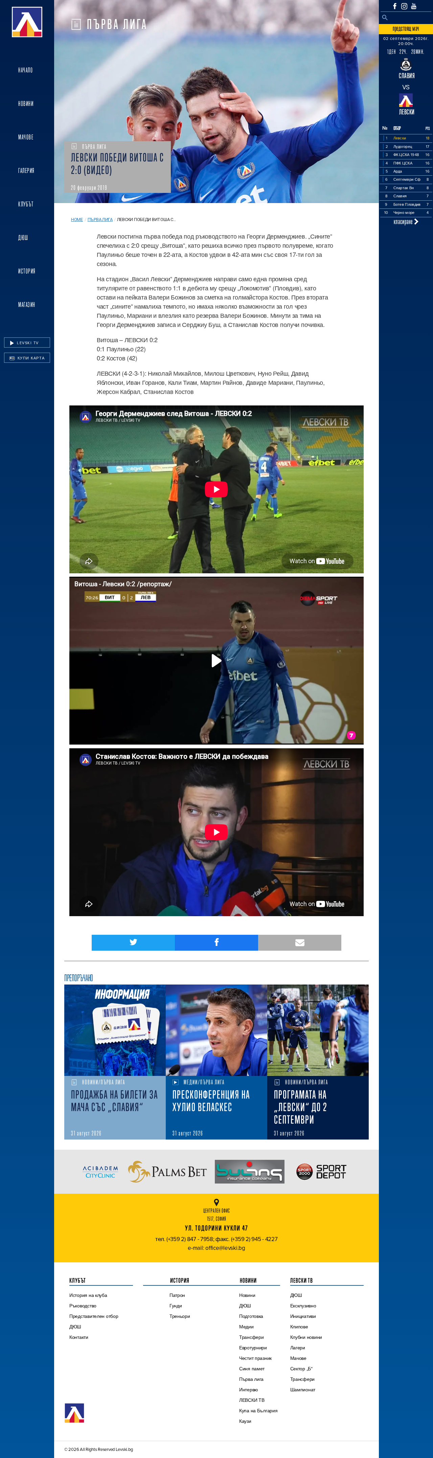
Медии (246, 1326)
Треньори (179, 1316)
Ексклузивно (303, 1305)
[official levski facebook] (395, 6)
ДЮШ (23, 237)
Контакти (78, 1337)
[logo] (27, 22)
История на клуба (88, 1295)
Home (77, 219)
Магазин (27, 304)
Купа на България (258, 1410)
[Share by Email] (299, 943)
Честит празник (255, 1358)
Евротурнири (253, 1347)
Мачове (25, 137)
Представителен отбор (93, 1316)
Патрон (177, 1295)
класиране (404, 221)
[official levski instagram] (404, 6)
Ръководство (82, 1305)
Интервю (248, 1389)
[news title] (115, 1030)
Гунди (175, 1305)
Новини (25, 103)
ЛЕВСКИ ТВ (252, 1400)
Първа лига (100, 219)
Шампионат (303, 1389)
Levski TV (27, 343)
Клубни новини (306, 1337)
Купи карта (30, 358)
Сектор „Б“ (301, 1368)
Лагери (297, 1347)
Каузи (245, 1421)
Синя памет (252, 1368)
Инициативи (303, 1316)
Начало (25, 70)
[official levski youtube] (414, 6)
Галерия (26, 170)
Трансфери (251, 1337)
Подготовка (251, 1316)
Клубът (25, 204)
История (27, 271)
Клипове (299, 1326)
